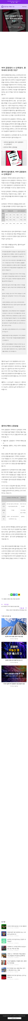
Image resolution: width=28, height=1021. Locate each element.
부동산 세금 (15, 598)
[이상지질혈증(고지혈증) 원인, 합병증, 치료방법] (3, 962)
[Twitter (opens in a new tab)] (11, 2)
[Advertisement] (14, 50)
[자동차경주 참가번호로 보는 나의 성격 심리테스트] (3, 933)
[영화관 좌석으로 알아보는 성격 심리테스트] (3, 977)
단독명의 (8, 598)
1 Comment (16, 971)
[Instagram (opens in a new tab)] (15, 2)
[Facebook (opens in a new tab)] (13, 2)
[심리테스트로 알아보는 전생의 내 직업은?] (3, 941)
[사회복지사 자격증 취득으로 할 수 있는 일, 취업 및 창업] (3, 948)
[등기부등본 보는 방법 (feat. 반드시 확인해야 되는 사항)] (3, 969)
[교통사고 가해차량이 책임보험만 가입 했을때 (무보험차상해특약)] (3, 955)
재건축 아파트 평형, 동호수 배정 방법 (14, 636)
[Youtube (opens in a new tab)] (16, 2)
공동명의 (5, 598)
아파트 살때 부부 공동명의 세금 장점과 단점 (14, 683)
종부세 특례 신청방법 (10, 147)
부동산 (9, 27)
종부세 (18, 598)
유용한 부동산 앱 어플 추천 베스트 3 (14, 660)
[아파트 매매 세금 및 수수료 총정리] (3, 926)
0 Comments (16, 927)
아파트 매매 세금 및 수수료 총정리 (17, 926)
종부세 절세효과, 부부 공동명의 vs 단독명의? (13, 143)
